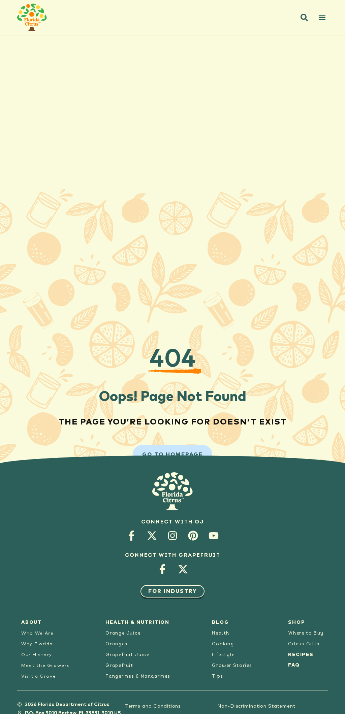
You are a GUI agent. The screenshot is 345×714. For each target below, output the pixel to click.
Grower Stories (232, 666)
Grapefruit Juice (127, 655)
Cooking (223, 644)
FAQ (294, 665)
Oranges (116, 644)
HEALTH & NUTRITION (137, 622)
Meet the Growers (45, 666)
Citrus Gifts (304, 644)
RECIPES (300, 654)
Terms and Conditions (153, 706)
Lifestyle (223, 655)
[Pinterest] (193, 536)
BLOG (220, 622)
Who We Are (37, 633)
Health (220, 633)
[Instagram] (172, 536)
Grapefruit (119, 666)
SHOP (296, 622)
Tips (217, 676)
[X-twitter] (152, 536)
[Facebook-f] (131, 536)
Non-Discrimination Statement (256, 706)
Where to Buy (306, 633)
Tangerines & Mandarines (137, 676)
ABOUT (31, 622)
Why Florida (37, 644)
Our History (36, 655)
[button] (304, 17)
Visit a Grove (38, 676)
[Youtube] (214, 536)
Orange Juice (123, 633)
